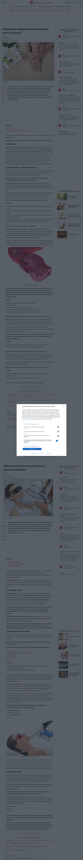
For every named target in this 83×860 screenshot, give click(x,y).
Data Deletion (34, 453)
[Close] (64, 406)
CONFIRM (32, 448)
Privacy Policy (49, 453)
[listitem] (41, 424)
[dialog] (41, 430)
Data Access (41, 453)
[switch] (57, 427)
